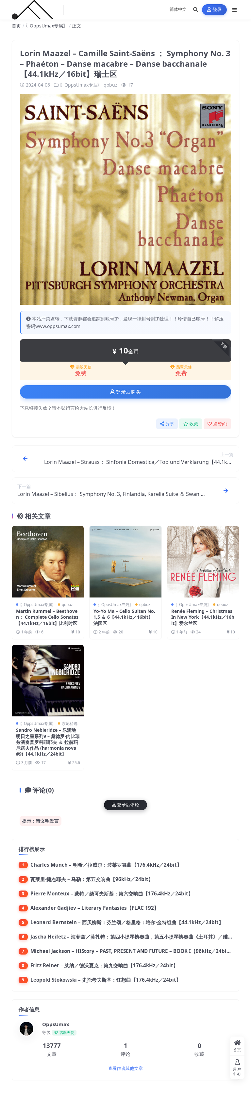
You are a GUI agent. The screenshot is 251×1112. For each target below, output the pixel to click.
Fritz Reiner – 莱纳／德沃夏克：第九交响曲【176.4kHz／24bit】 (104, 965)
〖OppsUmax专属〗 (46, 26)
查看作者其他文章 (125, 1068)
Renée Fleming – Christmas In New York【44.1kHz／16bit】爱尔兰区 (202, 617)
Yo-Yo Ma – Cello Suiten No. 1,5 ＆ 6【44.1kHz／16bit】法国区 (124, 617)
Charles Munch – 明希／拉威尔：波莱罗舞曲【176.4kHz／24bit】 (106, 864)
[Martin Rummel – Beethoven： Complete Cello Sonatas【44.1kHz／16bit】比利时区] (48, 561)
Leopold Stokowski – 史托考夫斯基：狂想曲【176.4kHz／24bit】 (105, 979)
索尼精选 (69, 723)
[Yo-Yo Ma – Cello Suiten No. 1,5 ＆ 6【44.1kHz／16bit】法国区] (125, 561)
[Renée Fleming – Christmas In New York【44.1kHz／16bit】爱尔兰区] (203, 561)
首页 (16, 26)
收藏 (194, 423)
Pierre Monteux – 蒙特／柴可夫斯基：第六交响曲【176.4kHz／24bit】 (111, 893)
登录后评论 (128, 804)
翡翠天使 (84, 367)
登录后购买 (128, 392)
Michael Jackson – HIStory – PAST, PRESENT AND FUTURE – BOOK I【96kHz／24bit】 (132, 951)
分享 (169, 423)
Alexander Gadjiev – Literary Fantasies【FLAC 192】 (94, 908)
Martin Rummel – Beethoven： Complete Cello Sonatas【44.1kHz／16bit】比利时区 (47, 617)
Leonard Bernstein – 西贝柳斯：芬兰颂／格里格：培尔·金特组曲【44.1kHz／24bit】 (127, 922)
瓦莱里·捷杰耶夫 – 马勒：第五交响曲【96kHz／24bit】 (91, 879)
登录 (217, 9)
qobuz (110, 85)
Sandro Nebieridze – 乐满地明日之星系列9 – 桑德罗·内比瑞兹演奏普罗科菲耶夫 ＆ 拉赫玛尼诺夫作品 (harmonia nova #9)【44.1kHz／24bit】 (48, 742)
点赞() (220, 423)
